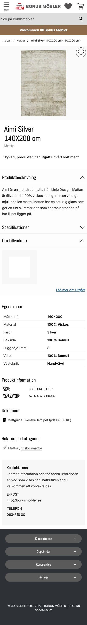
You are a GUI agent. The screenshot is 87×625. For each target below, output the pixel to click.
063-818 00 (16, 514)
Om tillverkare (14, 241)
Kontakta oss (43, 538)
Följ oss (43, 577)
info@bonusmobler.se (24, 500)
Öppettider (43, 551)
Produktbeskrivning (19, 177)
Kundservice (43, 564)
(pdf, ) (39, 420)
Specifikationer (15, 227)
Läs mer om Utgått (70, 290)
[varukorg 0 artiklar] (80, 6)
